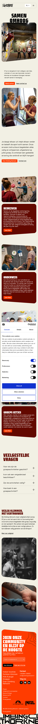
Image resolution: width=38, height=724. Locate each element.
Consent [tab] (7, 329)
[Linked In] (29, 682)
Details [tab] (19, 329)
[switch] (33, 366)
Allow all (19, 386)
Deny (19, 398)
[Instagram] (25, 682)
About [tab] (31, 329)
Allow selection (19, 392)
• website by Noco (23, 708)
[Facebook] (21, 682)
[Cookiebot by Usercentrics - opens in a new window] (28, 324)
